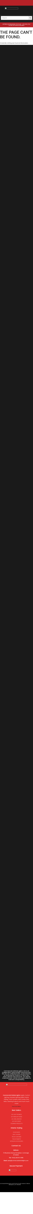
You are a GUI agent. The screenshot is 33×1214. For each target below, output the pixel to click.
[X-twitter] (13, 3)
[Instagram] (20, 3)
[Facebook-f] (9, 3)
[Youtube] (16, 3)
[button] (28, 10)
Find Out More (16, 1106)
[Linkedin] (24, 3)
